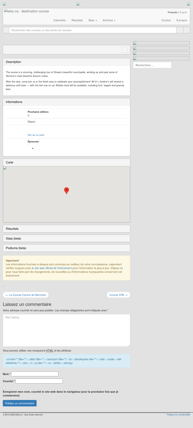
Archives (108, 20)
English (183, 12)
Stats (91, 20)
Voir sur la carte (36, 135)
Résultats (77, 20)
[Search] (186, 30)
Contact (166, 20)
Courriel (9, 381)
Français (172, 12)
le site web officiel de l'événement (52, 268)
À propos (181, 20)
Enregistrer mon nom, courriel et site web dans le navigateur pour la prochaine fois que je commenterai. (60, 393)
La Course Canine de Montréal (26, 295)
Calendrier (60, 20)
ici (121, 268)
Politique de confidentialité (178, 414)
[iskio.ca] (27, 13)
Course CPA (118, 295)
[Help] (179, 30)
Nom (6, 374)
